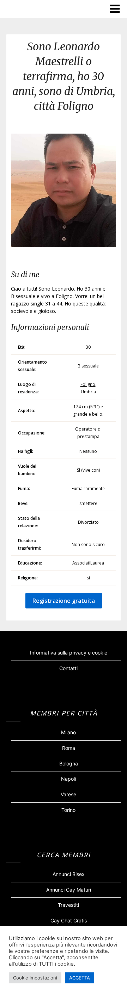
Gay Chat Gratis (68, 920)
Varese (68, 794)
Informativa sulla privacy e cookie (68, 653)
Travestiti (68, 905)
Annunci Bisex (69, 874)
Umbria (88, 392)
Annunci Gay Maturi (68, 890)
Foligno (87, 384)
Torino (68, 810)
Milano (68, 732)
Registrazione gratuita (63, 601)
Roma (68, 748)
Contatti (68, 668)
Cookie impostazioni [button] (35, 978)
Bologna (68, 763)
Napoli (68, 779)
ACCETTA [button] (79, 978)
